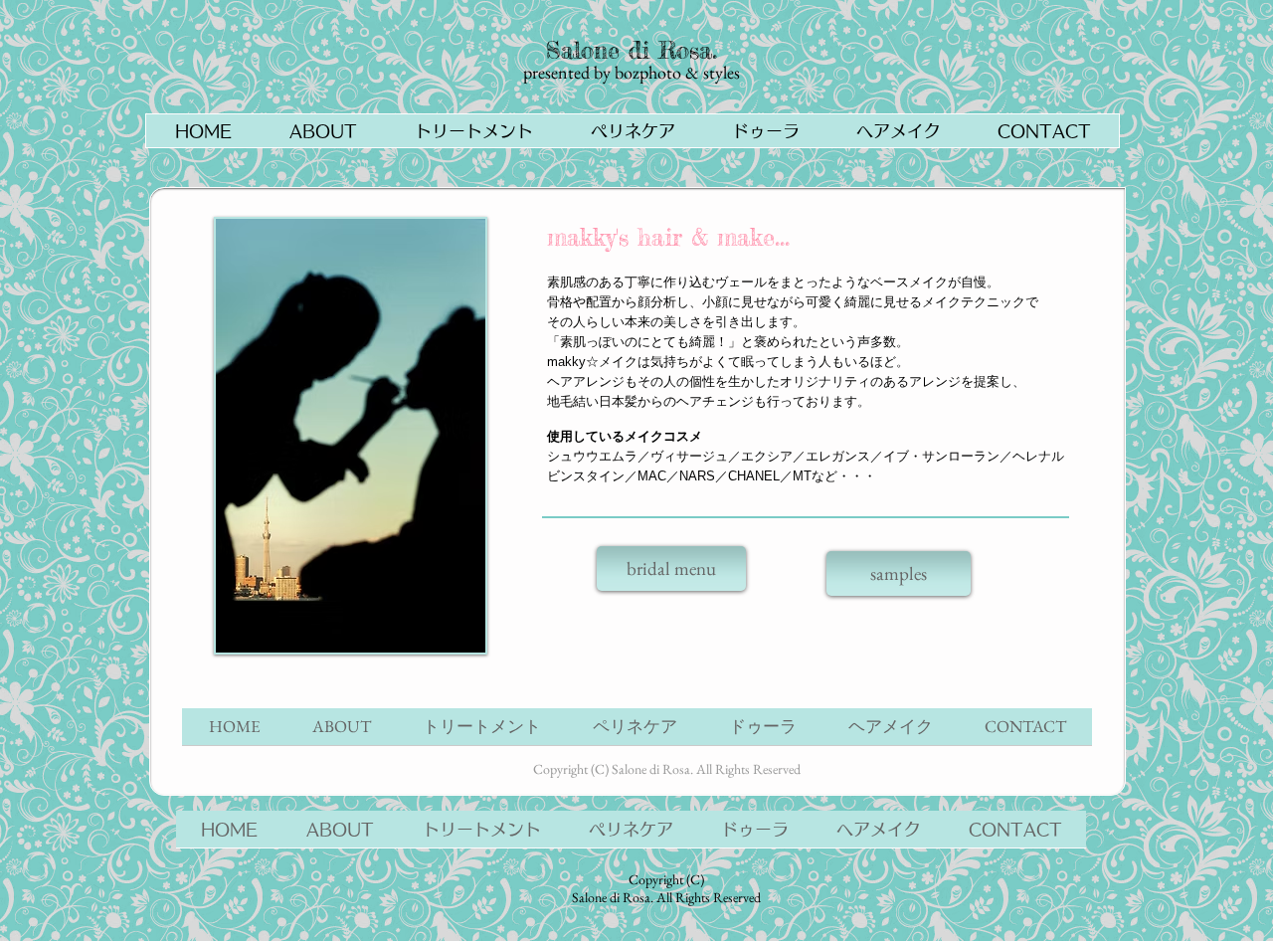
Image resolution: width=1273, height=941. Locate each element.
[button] (473, 130)
